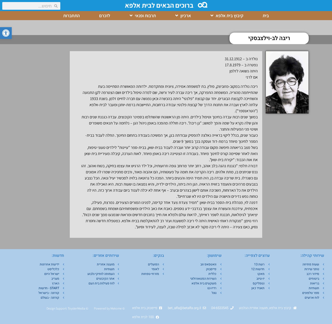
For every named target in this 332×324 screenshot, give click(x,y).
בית (266, 16)
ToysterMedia (76, 308)
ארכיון (185, 16)
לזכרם (104, 16)
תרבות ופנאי (145, 16)
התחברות (71, 16)
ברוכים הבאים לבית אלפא (159, 5)
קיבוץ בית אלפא (229, 16)
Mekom (115, 308)
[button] (6, 33)
